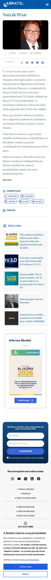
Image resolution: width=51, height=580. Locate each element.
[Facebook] (38, 478)
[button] (47, 4)
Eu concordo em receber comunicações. (26, 458)
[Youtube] (19, 478)
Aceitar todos (25, 566)
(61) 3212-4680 (25, 527)
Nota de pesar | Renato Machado (31, 301)
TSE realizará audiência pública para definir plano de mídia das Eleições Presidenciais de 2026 (31, 241)
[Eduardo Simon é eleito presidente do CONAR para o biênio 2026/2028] (11, 318)
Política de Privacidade (29, 560)
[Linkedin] (32, 478)
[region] (25, 554)
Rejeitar (25, 574)
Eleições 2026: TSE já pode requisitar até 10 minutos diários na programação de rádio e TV (32, 281)
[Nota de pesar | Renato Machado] (11, 301)
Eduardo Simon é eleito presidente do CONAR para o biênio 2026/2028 (32, 318)
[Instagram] (12, 478)
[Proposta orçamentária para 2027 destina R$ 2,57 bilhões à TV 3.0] (11, 261)
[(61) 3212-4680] (25, 523)
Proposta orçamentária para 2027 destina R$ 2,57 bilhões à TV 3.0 (31, 261)
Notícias (12, 53)
